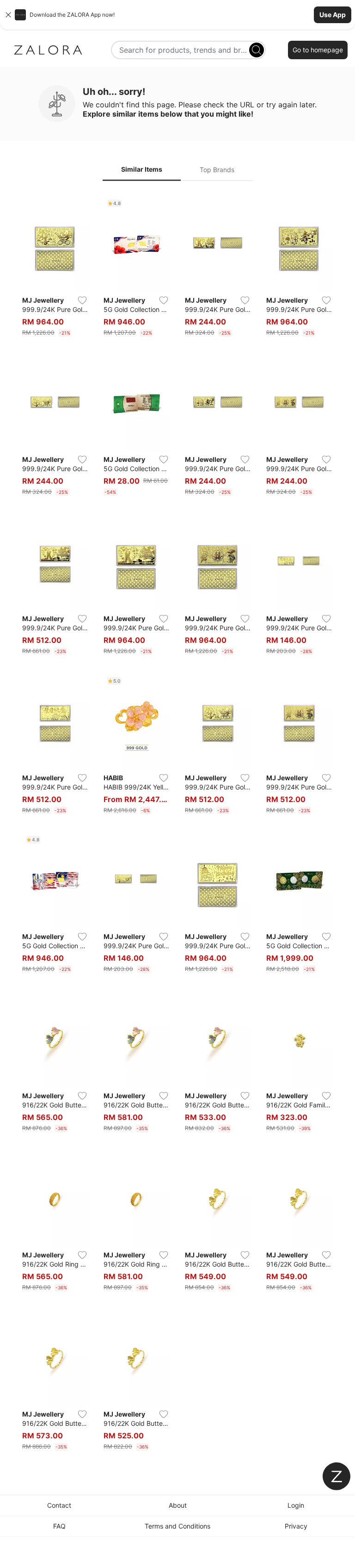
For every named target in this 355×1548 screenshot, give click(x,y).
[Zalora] (48, 50)
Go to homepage (318, 50)
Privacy (296, 1526)
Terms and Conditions (177, 1526)
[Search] (256, 50)
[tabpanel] (177, 825)
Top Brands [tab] (217, 170)
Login (296, 1505)
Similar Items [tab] (141, 169)
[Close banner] (8, 14)
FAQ (59, 1526)
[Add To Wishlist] (82, 300)
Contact (59, 1505)
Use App (332, 15)
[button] (177, 15)
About (178, 1505)
